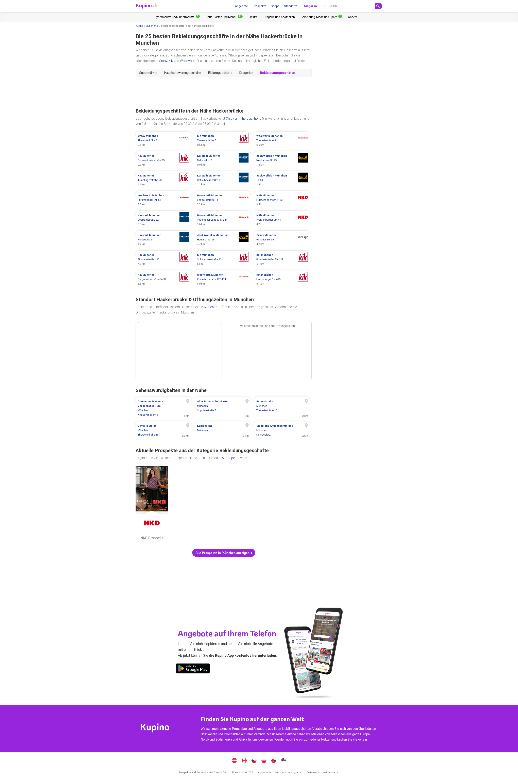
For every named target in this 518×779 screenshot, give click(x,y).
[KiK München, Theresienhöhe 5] (222, 140)
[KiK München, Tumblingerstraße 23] (163, 180)
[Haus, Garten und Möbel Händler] (224, 17)
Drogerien (246, 73)
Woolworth (187, 61)
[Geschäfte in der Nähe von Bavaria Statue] (163, 430)
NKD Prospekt (152, 504)
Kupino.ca (244, 761)
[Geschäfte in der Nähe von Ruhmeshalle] (282, 408)
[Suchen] (378, 6)
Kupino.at (234, 761)
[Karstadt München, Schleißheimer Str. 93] (222, 180)
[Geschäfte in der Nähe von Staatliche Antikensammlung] (282, 430)
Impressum (264, 772)
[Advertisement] (224, 92)
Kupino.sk (274, 761)
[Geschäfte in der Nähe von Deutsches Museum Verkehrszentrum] (163, 408)
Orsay (163, 61)
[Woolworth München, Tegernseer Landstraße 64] (222, 219)
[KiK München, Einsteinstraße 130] (163, 259)
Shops (275, 6)
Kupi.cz (254, 761)
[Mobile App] (193, 669)
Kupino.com (284, 761)
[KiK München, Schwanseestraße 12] (222, 259)
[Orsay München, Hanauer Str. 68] (282, 239)
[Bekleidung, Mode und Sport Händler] (321, 17)
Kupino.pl (264, 761)
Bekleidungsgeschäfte (277, 73)
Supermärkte (148, 73)
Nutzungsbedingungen (288, 772)
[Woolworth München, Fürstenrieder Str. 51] (163, 200)
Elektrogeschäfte (220, 73)
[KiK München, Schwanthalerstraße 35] (163, 160)
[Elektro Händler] (253, 17)
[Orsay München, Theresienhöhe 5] (163, 140)
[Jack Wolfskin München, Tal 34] (282, 180)
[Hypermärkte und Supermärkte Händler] (177, 17)
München (151, 25)
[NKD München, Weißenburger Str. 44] (282, 219)
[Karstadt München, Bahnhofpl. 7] (222, 160)
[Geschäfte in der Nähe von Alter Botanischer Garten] (222, 408)
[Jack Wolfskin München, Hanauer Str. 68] (222, 239)
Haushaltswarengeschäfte (182, 73)
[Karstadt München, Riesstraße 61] (163, 239)
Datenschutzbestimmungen (323, 772)
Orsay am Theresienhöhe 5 (245, 118)
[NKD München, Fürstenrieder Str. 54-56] (282, 200)
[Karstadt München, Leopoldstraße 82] (163, 219)
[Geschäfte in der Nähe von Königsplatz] (222, 430)
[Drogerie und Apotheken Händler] (279, 17)
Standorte (290, 6)
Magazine (311, 6)
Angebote (241, 6)
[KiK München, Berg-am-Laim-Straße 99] (163, 279)
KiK (171, 61)
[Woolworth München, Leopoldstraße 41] (222, 200)
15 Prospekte (229, 458)
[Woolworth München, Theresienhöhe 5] (282, 140)
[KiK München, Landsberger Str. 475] (282, 279)
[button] (223, 553)
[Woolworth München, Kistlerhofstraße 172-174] (222, 279)
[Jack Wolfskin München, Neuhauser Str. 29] (282, 160)
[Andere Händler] (353, 17)
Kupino (139, 25)
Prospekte (259, 6)
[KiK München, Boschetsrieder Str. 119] (282, 259)
